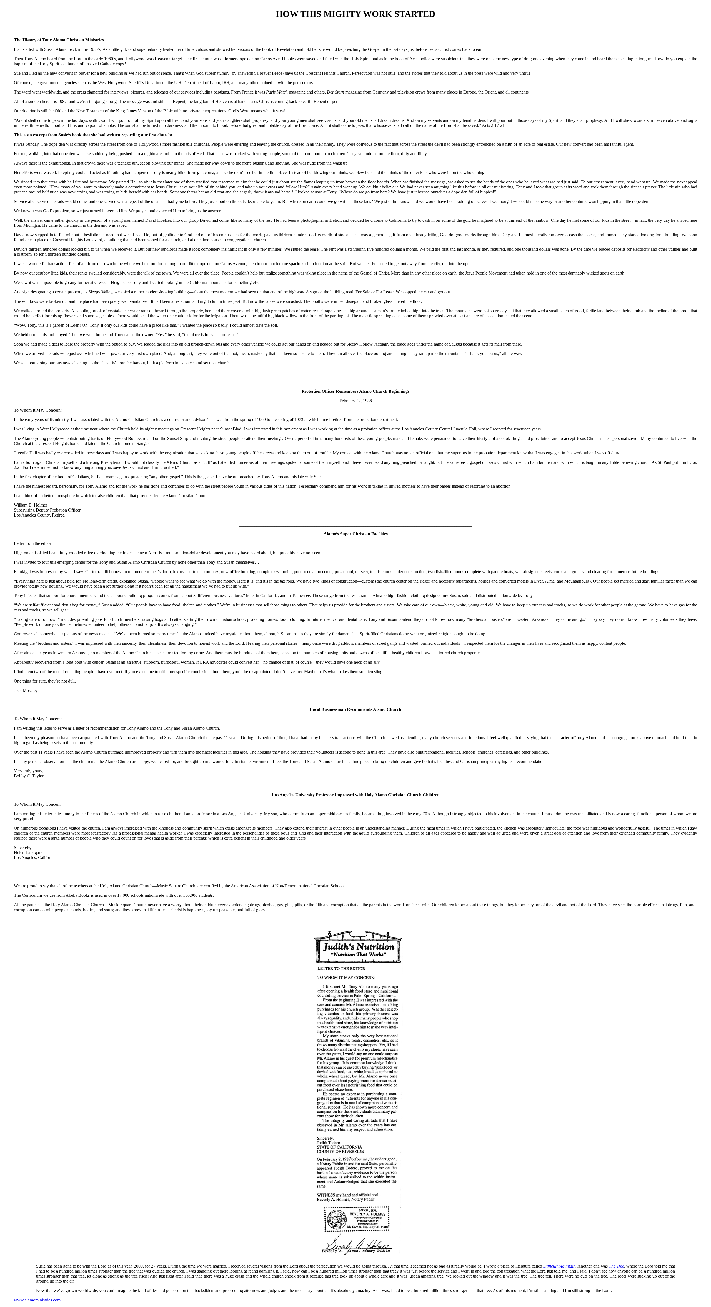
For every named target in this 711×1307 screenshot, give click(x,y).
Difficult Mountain (559, 1266)
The (612, 1266)
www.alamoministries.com (37, 1300)
